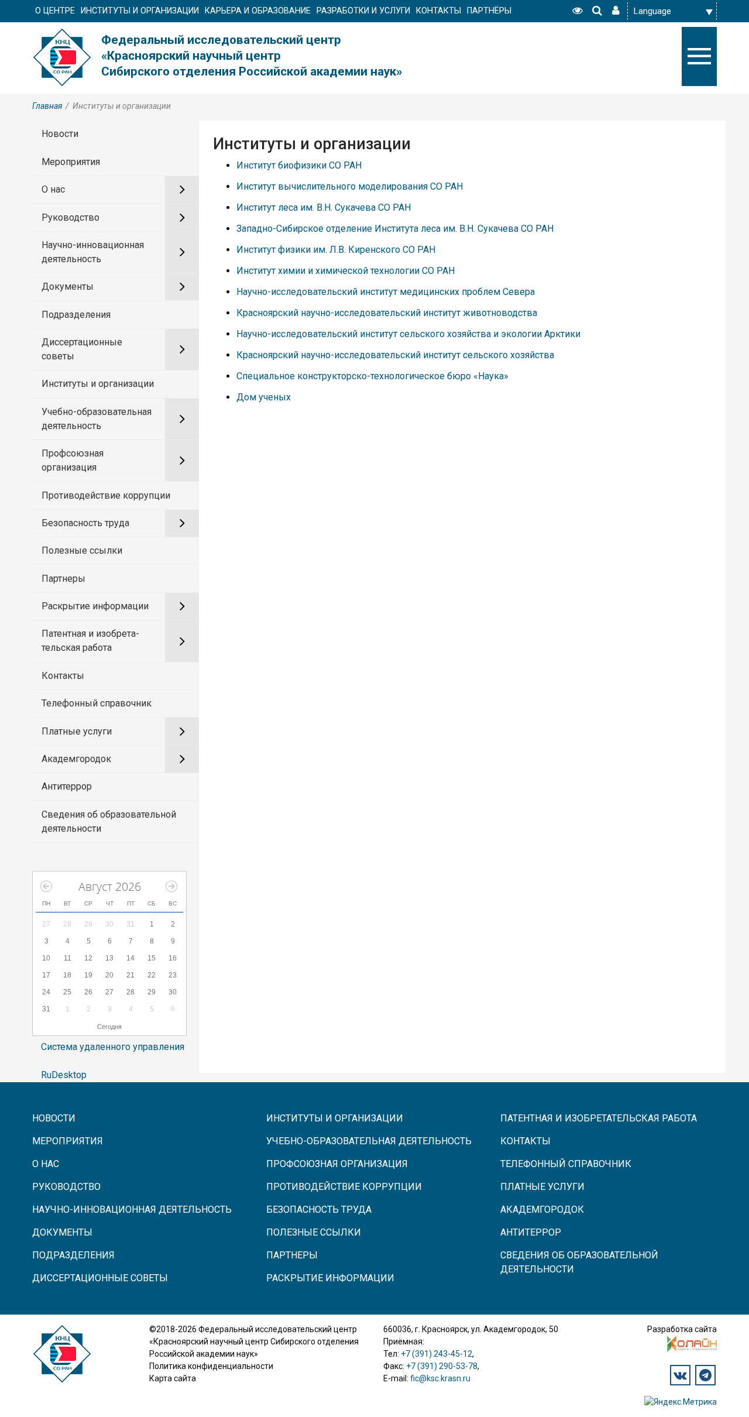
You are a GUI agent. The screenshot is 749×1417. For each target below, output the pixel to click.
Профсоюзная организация (73, 460)
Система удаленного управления (112, 1046)
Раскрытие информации (95, 606)
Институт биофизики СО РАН (299, 165)
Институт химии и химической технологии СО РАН (345, 270)
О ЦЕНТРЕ (55, 11)
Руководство (70, 217)
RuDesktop (64, 1074)
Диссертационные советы (82, 349)
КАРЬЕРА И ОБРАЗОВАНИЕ (258, 11)
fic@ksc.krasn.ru (440, 1378)
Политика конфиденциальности (211, 1366)
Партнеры (63, 578)
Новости (60, 133)
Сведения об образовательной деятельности (109, 821)
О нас (53, 189)
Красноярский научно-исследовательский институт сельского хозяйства (395, 355)
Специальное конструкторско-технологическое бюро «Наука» (372, 376)
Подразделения (76, 314)
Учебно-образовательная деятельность (97, 418)
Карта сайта (172, 1378)
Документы (68, 286)
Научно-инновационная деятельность (93, 252)
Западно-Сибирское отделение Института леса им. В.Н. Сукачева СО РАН (395, 228)
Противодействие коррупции (106, 495)
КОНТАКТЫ (438, 11)
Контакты (63, 675)
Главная (47, 106)
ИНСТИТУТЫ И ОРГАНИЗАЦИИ (140, 11)
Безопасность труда (85, 523)
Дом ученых (263, 397)
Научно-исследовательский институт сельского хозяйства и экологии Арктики (408, 333)
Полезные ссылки (82, 550)
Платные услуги (77, 731)
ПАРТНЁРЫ (489, 11)
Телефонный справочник (97, 703)
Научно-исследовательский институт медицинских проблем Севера (385, 291)
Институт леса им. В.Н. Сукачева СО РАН (323, 207)
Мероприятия (71, 161)
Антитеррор (67, 786)
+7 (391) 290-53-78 (441, 1366)
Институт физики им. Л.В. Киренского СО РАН (335, 249)
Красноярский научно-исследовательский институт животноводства (386, 312)
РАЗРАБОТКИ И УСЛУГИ (363, 11)
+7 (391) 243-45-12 (436, 1353)
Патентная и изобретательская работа (90, 640)
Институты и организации (98, 383)
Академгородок (76, 758)
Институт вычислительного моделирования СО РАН (349, 186)
